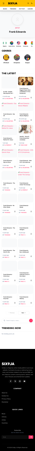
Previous (12, 313)
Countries (5, 423)
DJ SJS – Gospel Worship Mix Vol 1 (8, 92)
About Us (4, 393)
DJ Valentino (9, 98)
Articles (4, 417)
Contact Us (5, 396)
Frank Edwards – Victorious (8, 275)
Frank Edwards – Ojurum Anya (8, 161)
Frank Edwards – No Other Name (8, 206)
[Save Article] (15, 97)
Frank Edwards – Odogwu (24, 228)
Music (3, 414)
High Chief (24, 145)
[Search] (28, 3)
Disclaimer (5, 402)
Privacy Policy (6, 399)
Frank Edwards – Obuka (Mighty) (24, 114)
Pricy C (23, 235)
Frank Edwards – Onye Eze (8, 297)
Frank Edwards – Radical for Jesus (8, 139)
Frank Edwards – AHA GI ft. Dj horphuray (26, 161)
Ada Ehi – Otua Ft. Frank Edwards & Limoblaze (24, 138)
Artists (4, 420)
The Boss (7, 190)
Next (23, 313)
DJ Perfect (8, 145)
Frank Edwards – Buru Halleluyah (24, 251)
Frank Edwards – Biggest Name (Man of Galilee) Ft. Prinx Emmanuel (25, 91)
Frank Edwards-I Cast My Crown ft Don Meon (24, 274)
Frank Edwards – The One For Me (9, 251)
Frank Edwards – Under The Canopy (25, 183)
